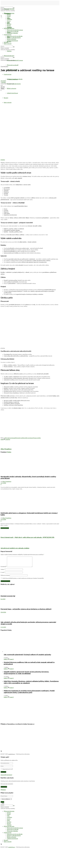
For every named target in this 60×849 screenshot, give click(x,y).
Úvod (2, 66)
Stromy (9, 25)
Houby (9, 16)
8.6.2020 (3, 599)
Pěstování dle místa (9, 28)
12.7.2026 (3, 483)
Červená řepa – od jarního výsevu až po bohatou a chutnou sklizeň (26, 609)
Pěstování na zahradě (12, 65)
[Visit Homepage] (8, 6)
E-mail (3, 572)
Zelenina (9, 27)
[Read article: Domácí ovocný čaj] (30, 590)
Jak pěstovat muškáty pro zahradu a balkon (15, 548)
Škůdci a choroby (11, 88)
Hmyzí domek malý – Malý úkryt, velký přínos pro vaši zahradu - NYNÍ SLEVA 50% (27, 537)
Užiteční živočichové (12, 40)
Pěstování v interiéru (12, 33)
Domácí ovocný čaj (8, 596)
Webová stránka (5, 575)
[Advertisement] (30, 103)
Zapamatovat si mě (7, 769)
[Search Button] (13, 57)
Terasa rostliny (37, 438)
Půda (8, 22)
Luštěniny (9, 19)
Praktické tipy (7, 34)
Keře (8, 17)
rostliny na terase (28, 438)
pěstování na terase (9, 438)
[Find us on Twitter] (1, 16)
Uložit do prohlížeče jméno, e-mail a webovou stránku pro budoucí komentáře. (23, 578)
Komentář (4, 566)
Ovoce (8, 21)
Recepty (6, 42)
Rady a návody (7, 43)
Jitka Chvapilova (13, 79)
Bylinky (9, 15)
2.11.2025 (3, 627)
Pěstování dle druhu (9, 9)
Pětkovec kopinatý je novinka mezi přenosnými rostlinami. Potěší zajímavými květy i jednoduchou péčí (29, 691)
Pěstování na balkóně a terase (15, 30)
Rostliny (9, 41)
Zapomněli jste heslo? (6, 774)
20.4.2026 (3, 612)
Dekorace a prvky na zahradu (14, 36)
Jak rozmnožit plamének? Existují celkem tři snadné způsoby (27, 654)
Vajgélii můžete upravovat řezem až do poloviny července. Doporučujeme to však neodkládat (26, 672)
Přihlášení (3, 789)
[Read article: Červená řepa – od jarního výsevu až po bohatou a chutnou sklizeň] (30, 603)
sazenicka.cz (11, 754)
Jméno (3, 569)
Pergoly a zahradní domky (14, 37)
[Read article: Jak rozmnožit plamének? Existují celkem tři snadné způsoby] (31, 642)
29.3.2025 (3, 80)
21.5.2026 (3, 519)
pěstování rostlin (19, 438)
